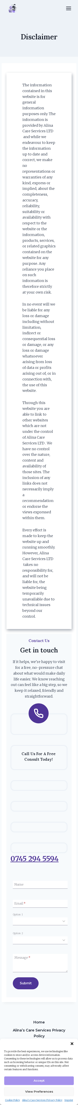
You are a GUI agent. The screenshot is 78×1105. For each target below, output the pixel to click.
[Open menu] (68, 8)
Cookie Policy (12, 1100)
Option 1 (18, 914)
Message (22, 958)
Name (19, 884)
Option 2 (18, 933)
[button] (72, 1044)
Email (20, 903)
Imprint (68, 1100)
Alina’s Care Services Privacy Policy (42, 1100)
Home (39, 1022)
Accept (39, 1080)
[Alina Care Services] (13, 8)
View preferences (39, 1091)
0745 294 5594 (34, 858)
